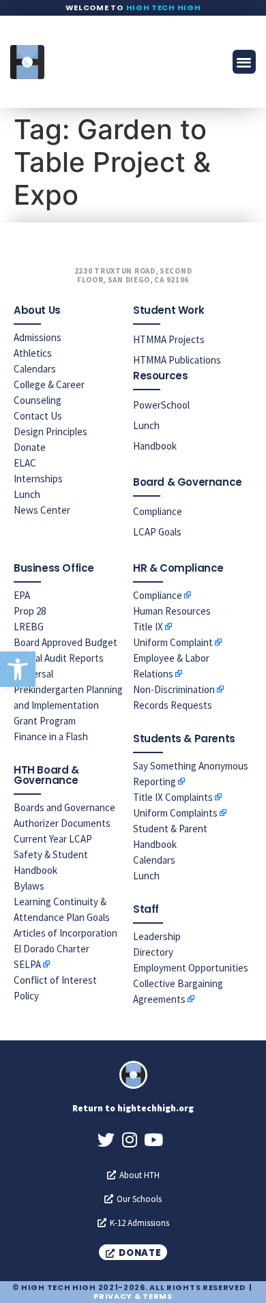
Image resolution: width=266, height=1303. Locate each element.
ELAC (25, 462)
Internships (38, 478)
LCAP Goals (157, 531)
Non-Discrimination (174, 689)
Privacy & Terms (133, 1296)
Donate (30, 447)
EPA (22, 595)
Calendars (35, 368)
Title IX (148, 626)
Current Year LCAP (53, 838)
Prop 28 (30, 610)
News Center (42, 509)
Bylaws (29, 885)
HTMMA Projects (169, 339)
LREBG (29, 626)
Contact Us (38, 415)
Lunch (27, 494)
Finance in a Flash (51, 736)
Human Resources (172, 610)
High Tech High (163, 7)
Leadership (157, 936)
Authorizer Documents (62, 823)
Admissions (37, 337)
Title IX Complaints (173, 797)
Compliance (157, 511)
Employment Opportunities (190, 967)
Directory (153, 952)
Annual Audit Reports (59, 658)
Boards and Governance (64, 807)
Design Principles (50, 431)
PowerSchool (161, 404)
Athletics (33, 353)
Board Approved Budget (65, 642)
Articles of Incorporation (65, 932)
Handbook (155, 445)
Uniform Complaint (173, 642)
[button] (17, 669)
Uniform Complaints (175, 812)
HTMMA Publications (177, 359)
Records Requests (172, 705)
